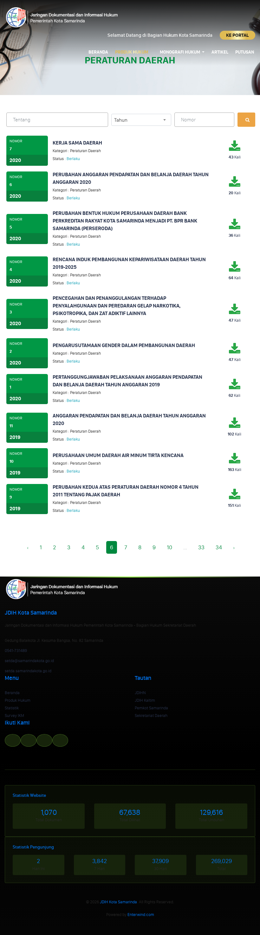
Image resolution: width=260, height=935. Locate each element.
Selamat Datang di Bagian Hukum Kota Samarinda (160, 35)
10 (169, 547)
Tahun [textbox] (120, 120)
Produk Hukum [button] (132, 52)
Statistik (12, 708)
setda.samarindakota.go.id (28, 670)
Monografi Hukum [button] (180, 52)
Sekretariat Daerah (151, 715)
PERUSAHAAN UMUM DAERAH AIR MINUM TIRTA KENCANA (118, 455)
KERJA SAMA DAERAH (77, 143)
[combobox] (141, 120)
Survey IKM (14, 715)
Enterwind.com (140, 914)
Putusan (244, 52)
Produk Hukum (17, 700)
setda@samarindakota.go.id (29, 660)
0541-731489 (16, 650)
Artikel (219, 52)
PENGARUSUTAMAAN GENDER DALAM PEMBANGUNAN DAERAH (124, 345)
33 (201, 547)
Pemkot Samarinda (151, 708)
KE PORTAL (237, 35)
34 (219, 547)
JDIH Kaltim (145, 700)
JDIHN (140, 692)
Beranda (98, 52)
